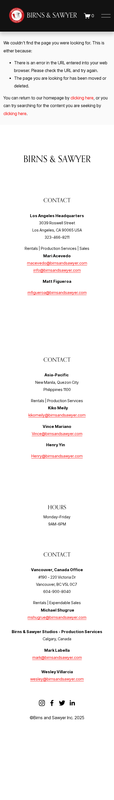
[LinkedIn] (72, 703)
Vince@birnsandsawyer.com (57, 433)
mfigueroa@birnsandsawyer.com (57, 292)
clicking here (82, 97)
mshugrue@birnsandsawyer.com (57, 617)
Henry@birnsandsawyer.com (57, 456)
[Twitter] (62, 703)
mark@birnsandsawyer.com (57, 657)
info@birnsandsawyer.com (57, 270)
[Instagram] (42, 703)
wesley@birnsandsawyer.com (57, 679)
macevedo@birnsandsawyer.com (57, 263)
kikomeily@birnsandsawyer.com (57, 415)
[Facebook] (52, 703)
